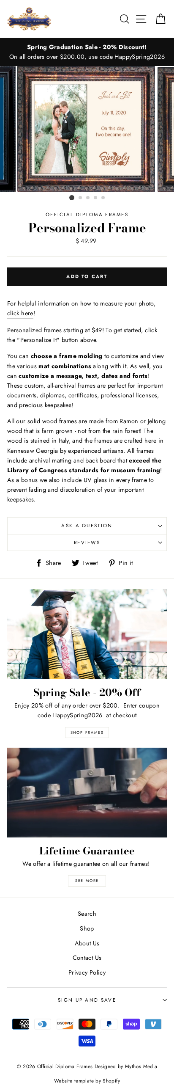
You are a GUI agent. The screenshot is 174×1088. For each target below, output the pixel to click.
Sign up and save (87, 1000)
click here (20, 313)
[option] (87, 52)
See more (87, 880)
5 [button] (103, 198)
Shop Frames (87, 732)
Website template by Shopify (87, 1080)
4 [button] (96, 198)
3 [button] (88, 198)
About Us (87, 943)
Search (87, 913)
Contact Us (87, 957)
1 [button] (71, 197)
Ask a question (86, 525)
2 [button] (81, 198)
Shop (87, 928)
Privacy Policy (87, 972)
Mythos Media (141, 1066)
